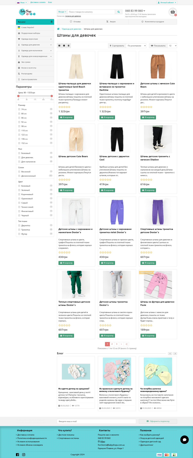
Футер (36, 234)
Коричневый (36, 194)
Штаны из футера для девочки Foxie (157, 303)
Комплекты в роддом (154, 22)
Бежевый (36, 153)
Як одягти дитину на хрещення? (73, 389)
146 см (36, 139)
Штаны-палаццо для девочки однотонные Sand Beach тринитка (74, 86)
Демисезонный (36, 176)
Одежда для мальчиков (31, 50)
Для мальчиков (36, 162)
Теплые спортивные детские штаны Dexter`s (74, 303)
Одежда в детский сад (150, 441)
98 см (36, 126)
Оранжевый (36, 198)
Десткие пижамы (66, 435)
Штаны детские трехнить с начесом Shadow (155, 158)
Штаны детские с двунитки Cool (114, 158)
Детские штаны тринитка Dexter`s (113, 303)
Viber (102, 441)
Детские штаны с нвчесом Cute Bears (157, 85)
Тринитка (36, 230)
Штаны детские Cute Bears (73, 156)
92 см (36, 122)
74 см (36, 109)
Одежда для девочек (30, 45)
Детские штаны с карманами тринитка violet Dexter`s (115, 231)
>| (126, 344)
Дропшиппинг (146, 445)
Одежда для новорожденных (34, 56)
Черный (36, 215)
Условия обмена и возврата (30, 445)
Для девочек (36, 157)
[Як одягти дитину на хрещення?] (76, 372)
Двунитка (36, 225)
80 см (36, 113)
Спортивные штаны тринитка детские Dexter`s (156, 231)
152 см (36, 143)
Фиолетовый (36, 211)
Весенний (36, 172)
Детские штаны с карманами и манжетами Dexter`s (75, 231)
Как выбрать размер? (150, 435)
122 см (36, 135)
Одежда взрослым (29, 39)
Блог (50, 2)
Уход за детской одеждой (152, 438)
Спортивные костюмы (68, 438)
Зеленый (36, 190)
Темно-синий (36, 207)
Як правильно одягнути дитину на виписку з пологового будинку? (116, 390)
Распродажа (26, 74)
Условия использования (28, 441)
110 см (36, 130)
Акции (112, 22)
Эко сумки (25, 62)
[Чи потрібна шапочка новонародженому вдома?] (158, 372)
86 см (36, 118)
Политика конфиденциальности (32, 438)
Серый (36, 203)
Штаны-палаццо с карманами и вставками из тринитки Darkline (116, 86)
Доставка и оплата (37, 2)
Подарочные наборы (30, 33)
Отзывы (77, 22)
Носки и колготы (28, 68)
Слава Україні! (27, 27)
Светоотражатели (29, 79)
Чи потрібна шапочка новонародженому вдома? (153, 390)
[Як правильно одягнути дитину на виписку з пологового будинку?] (117, 372)
